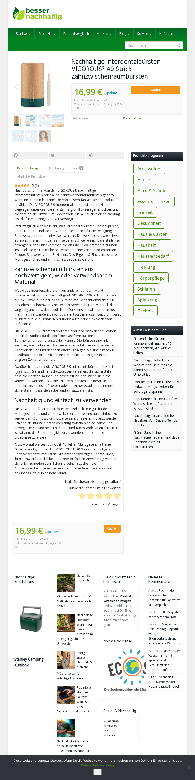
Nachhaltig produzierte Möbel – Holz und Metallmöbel (163, 682)
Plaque (63, 427)
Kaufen (155, 89)
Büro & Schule (151, 190)
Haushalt (146, 245)
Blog (123, 33)
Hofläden (166, 33)
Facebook (113, 721)
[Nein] (189, 767)
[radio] (82, 496)
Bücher (144, 179)
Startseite (23, 33)
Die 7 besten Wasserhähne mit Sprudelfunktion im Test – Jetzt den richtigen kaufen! (164, 660)
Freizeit (145, 212)
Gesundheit (149, 223)
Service (143, 33)
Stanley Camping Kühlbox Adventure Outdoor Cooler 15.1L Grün (29, 662)
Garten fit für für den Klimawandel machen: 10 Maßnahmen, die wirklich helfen (152, 345)
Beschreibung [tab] (27, 168)
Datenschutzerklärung (97, 765)
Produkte (45, 33)
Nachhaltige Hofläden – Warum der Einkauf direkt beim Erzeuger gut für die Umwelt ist (152, 367)
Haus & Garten (152, 234)
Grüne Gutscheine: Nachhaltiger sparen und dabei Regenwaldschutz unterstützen (156, 439)
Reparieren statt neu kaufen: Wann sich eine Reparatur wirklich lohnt (155, 403)
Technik (145, 311)
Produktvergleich (76, 33)
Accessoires (149, 168)
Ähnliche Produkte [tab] (31, 176)
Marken (103, 33)
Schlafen (146, 289)
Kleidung (146, 267)
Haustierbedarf (153, 256)
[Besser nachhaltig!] (38, 13)
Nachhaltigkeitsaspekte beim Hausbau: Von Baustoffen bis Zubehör (155, 420)
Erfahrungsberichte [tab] (65, 168)
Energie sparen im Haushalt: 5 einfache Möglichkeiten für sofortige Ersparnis (156, 387)
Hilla (151, 677)
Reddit (111, 735)
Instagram (113, 726)
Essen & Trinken (154, 201)
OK (97, 772)
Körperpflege (132, 118)
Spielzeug (147, 300)
